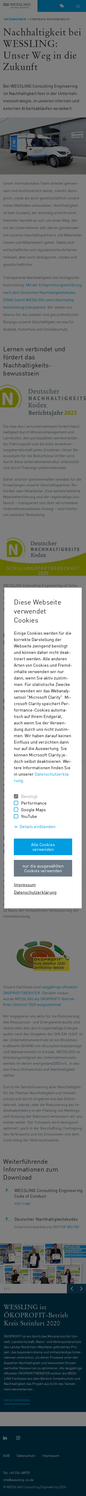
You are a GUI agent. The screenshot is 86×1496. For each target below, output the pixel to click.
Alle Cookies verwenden (43, 846)
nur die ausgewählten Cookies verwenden (43, 868)
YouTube (29, 816)
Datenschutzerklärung (35, 892)
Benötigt (29, 796)
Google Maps (33, 809)
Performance (34, 803)
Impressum (25, 884)
